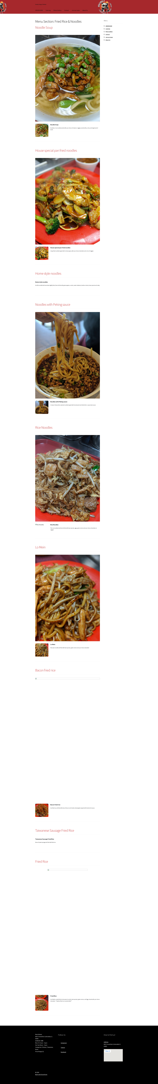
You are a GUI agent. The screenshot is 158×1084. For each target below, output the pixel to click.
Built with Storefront (41, 1074)
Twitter (63, 1047)
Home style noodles (48, 273)
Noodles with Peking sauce (52, 304)
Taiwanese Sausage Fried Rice (54, 830)
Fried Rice (41, 861)
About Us (85, 10)
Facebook (63, 1052)
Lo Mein (40, 547)
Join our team (76, 10)
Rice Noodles (43, 427)
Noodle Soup (44, 27)
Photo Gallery (57, 10)
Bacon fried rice (45, 670)
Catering (48, 10)
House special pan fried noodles (56, 150)
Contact (66, 10)
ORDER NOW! (39, 10)
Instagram (64, 1043)
